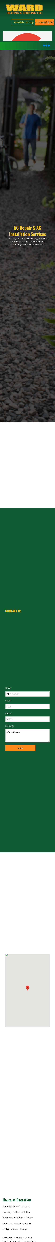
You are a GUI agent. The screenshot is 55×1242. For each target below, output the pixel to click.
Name (8, 688)
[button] (29, 22)
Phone (8, 713)
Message (10, 725)
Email (8, 700)
